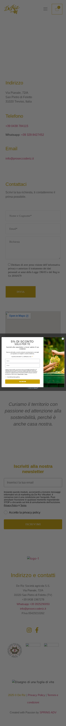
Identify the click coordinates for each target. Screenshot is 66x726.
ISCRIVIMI (22, 381)
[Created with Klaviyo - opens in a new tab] (33, 388)
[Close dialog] (63, 339)
